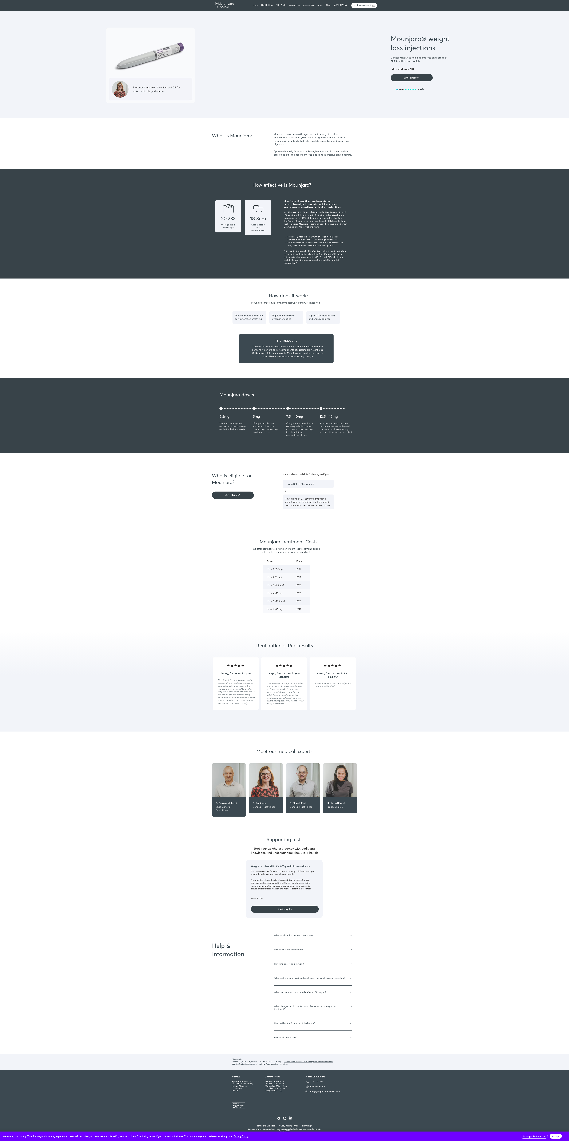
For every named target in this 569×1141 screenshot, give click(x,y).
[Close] (565, 1136)
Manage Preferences (534, 1136)
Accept (555, 1136)
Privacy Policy (241, 1136)
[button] (281, 5)
